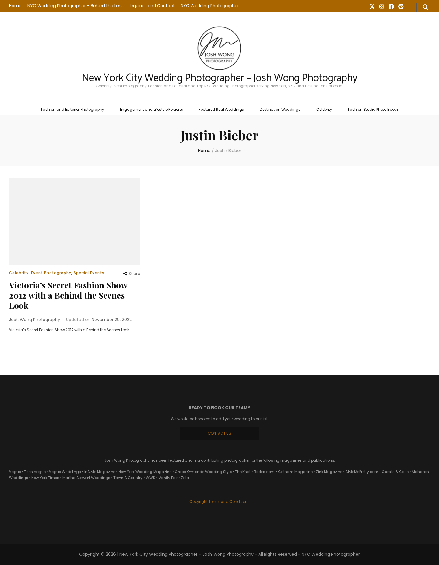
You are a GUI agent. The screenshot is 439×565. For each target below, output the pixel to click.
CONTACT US (219, 433)
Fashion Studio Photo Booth (373, 109)
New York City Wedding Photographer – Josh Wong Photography (219, 78)
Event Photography (51, 272)
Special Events (89, 272)
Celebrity (324, 109)
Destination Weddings (280, 109)
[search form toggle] (425, 7)
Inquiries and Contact (152, 6)
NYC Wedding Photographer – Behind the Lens (75, 6)
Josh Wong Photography (34, 320)
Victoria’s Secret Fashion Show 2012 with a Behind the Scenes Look (68, 295)
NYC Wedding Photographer (210, 6)
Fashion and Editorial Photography (72, 109)
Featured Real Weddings (221, 109)
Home (15, 6)
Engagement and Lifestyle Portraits (151, 109)
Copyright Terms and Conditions (219, 501)
